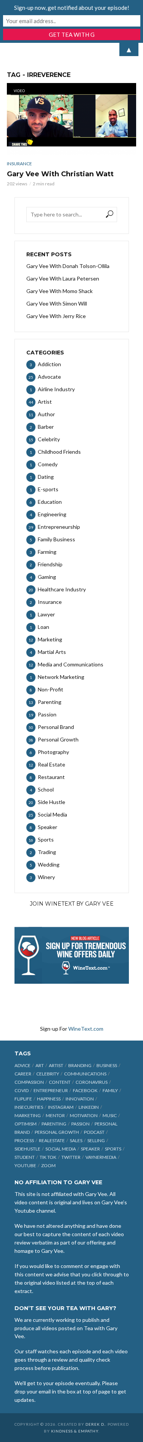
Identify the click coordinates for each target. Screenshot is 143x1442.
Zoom (48, 1165)
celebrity (47, 1074)
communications (85, 1074)
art (39, 1065)
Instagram (61, 1107)
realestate (52, 1140)
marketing (27, 1115)
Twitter (70, 1157)
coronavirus (92, 1082)
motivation (84, 1115)
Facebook (85, 1090)
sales (76, 1140)
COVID (21, 1090)
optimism (25, 1124)
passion (80, 1124)
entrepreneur (51, 1090)
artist (56, 1065)
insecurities (28, 1107)
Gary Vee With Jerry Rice (56, 316)
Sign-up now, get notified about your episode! (71, 7)
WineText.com (85, 1028)
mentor (55, 1115)
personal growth (57, 1132)
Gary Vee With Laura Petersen (62, 278)
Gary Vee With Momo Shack (59, 291)
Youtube (25, 1165)
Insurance (19, 163)
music (110, 1115)
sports (113, 1149)
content (60, 1082)
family (110, 1090)
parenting (54, 1124)
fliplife (23, 1099)
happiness (49, 1099)
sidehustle (27, 1149)
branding (80, 1065)
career (22, 1074)
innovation (80, 1099)
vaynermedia (100, 1157)
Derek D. (95, 1424)
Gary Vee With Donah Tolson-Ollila (67, 266)
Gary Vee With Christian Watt (60, 174)
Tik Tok (48, 1157)
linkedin (89, 1107)
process (24, 1140)
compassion (29, 1082)
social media (60, 1149)
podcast (94, 1132)
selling (96, 1140)
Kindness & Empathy (74, 1431)
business (106, 1065)
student (24, 1157)
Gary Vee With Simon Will (56, 303)
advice (22, 1065)
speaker (90, 1149)
